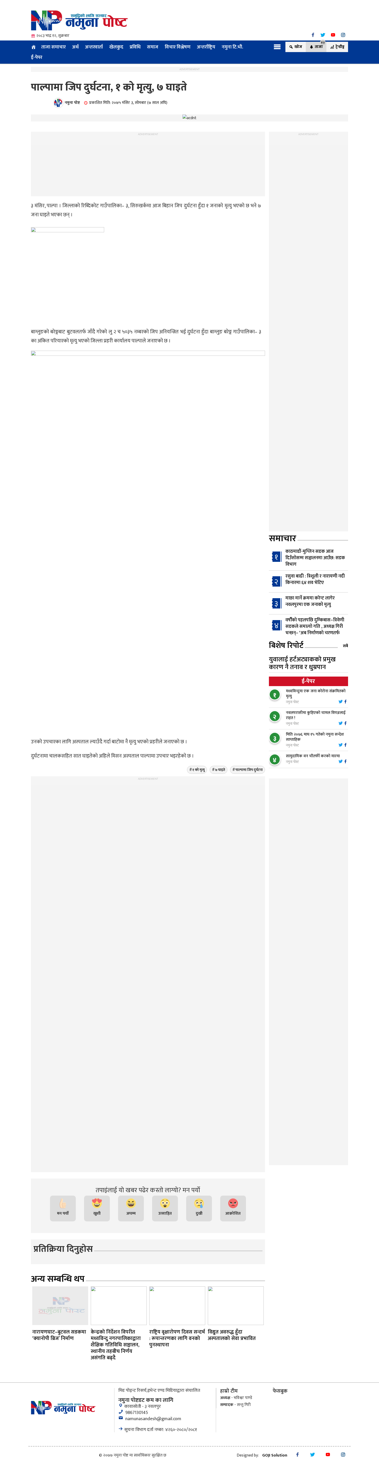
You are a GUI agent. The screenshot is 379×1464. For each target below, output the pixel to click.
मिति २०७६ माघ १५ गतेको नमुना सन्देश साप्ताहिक (315, 737)
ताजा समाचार (53, 47)
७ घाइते (220, 770)
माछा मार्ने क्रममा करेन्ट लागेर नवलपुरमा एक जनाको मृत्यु (310, 601)
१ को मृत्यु (198, 770)
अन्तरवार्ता (94, 47)
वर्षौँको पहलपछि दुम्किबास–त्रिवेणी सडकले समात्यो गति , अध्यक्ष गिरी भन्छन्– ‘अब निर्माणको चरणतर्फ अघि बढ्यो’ (306, 629)
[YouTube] (333, 34)
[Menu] (277, 47)
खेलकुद (116, 47)
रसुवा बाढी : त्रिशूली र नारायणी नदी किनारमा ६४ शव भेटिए (315, 579)
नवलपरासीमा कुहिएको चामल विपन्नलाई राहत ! (315, 715)
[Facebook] (312, 34)
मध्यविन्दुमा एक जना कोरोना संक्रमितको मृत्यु (315, 694)
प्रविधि (135, 47)
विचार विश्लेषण (178, 47)
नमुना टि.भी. (232, 47)
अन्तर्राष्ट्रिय (206, 47)
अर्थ (75, 47)
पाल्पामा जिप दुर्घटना (249, 770)
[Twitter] (322, 34)
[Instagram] (343, 34)
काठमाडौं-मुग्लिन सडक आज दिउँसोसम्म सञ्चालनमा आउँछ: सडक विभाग (315, 558)
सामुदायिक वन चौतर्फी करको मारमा (313, 756)
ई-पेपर (36, 57)
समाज (152, 47)
